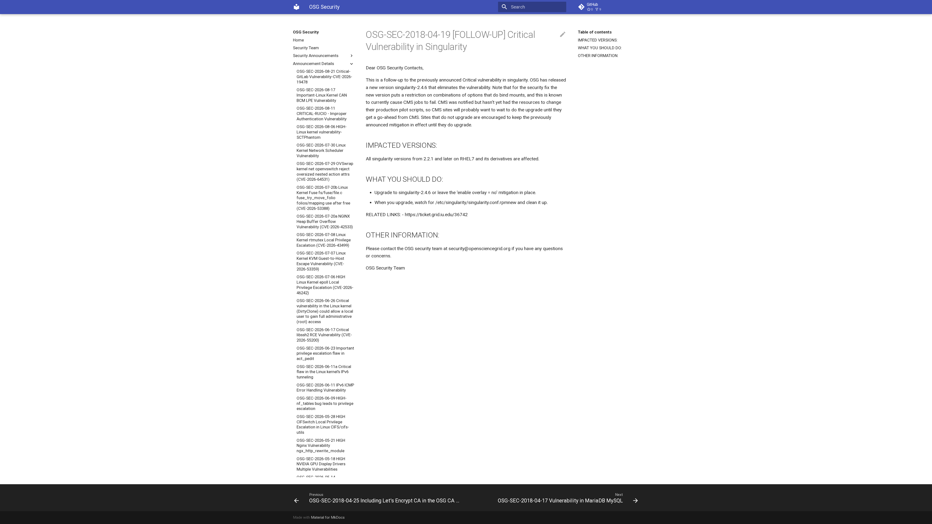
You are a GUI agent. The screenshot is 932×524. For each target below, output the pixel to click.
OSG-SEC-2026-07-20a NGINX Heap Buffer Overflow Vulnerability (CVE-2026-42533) (325, 221)
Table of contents (595, 32)
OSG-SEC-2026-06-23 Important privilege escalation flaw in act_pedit (325, 353)
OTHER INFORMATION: (598, 55)
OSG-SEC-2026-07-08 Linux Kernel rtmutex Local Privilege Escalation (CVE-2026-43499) (324, 240)
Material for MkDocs (328, 517)
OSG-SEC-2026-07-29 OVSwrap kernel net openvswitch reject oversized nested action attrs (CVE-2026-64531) (325, 171)
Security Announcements (315, 55)
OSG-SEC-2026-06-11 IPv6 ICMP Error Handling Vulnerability (325, 388)
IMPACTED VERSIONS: (598, 40)
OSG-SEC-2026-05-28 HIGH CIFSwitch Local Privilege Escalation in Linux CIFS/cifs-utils (323, 424)
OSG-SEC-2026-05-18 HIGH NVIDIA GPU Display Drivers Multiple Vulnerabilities (321, 464)
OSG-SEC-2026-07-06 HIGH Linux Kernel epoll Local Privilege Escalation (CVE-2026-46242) (325, 284)
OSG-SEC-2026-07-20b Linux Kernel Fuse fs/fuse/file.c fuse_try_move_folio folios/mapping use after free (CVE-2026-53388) (323, 198)
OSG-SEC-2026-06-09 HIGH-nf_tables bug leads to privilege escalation (325, 403)
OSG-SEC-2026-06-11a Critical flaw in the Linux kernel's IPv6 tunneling (324, 372)
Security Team (306, 47)
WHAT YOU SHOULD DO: (600, 47)
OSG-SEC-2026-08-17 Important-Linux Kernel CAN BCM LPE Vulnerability (322, 95)
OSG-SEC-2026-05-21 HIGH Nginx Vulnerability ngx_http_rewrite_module (321, 445)
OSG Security (306, 32)
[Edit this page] (562, 34)
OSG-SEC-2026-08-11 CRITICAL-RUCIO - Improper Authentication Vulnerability (322, 113)
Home (298, 40)
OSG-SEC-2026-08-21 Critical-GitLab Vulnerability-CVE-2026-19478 (324, 76)
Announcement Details (313, 63)
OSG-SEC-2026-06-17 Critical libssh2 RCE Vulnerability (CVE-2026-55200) (324, 335)
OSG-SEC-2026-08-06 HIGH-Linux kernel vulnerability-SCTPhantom (322, 132)
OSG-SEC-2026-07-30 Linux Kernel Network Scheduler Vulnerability (321, 150)
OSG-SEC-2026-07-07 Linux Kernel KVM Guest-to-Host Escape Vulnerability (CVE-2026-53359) (321, 261)
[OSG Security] (296, 7)
